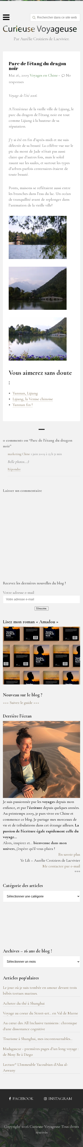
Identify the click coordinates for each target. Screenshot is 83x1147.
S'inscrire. (41, 608)
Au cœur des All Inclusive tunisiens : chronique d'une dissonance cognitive (40, 1026)
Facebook (22, 1098)
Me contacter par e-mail (61, 866)
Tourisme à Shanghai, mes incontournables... (37, 1038)
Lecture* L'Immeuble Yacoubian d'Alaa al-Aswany (35, 1067)
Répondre (14, 469)
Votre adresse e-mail (18, 592)
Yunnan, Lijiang (25, 393)
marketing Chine (19, 454)
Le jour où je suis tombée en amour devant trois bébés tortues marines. (40, 990)
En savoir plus (69, 854)
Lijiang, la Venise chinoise (33, 399)
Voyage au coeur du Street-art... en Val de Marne (40, 1013)
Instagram (59, 1098)
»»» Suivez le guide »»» (21, 702)
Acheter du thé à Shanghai (24, 1003)
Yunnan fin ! (23, 404)
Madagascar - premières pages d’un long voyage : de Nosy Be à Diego (41, 1051)
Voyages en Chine (44, 75)
